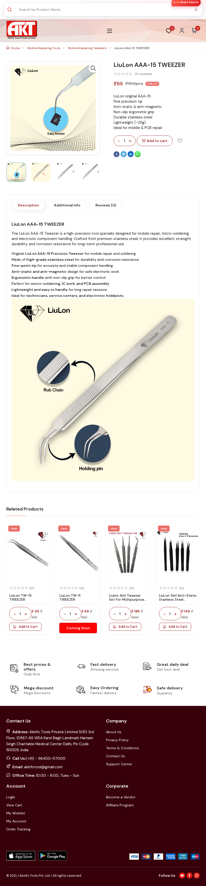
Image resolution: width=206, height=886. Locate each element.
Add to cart (157, 141)
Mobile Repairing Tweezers (88, 48)
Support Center (119, 764)
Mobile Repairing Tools (44, 48)
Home (16, 48)
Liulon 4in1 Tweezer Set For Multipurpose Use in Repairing (126, 599)
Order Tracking (18, 829)
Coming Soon (78, 628)
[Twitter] (124, 156)
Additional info (67, 205)
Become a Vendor (120, 797)
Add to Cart (28, 627)
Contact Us (115, 756)
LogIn (10, 797)
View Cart (14, 805)
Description (28, 205)
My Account (16, 821)
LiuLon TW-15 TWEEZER (20, 597)
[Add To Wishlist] (180, 141)
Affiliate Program (120, 805)
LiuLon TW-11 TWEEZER (69, 597)
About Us (113, 732)
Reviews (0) (105, 205)
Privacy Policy (117, 740)
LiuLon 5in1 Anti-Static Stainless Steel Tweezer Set (178, 599)
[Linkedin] (131, 156)
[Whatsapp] (138, 156)
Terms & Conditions (122, 748)
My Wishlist (15, 813)
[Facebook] (117, 156)
